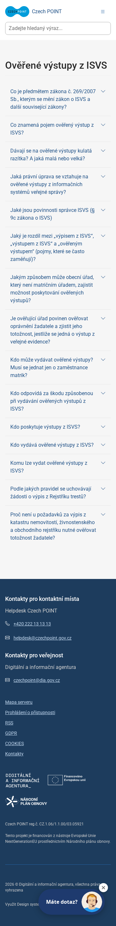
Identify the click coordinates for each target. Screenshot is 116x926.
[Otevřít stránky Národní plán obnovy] (26, 801)
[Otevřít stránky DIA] (22, 780)
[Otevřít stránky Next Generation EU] (67, 780)
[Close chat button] (103, 887)
